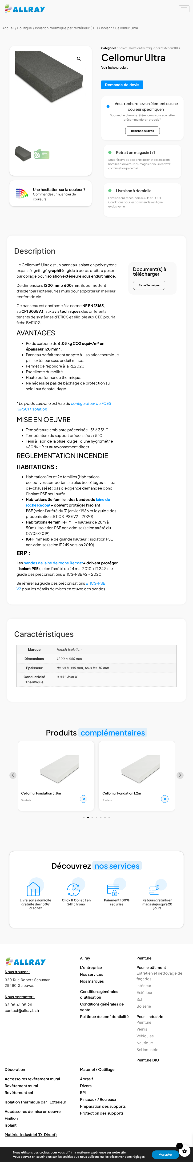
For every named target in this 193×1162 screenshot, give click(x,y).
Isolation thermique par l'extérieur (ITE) (154, 48)
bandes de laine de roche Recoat (53, 562)
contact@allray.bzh (22, 1010)
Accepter (165, 1154)
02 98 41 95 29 (18, 1004)
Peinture (144, 957)
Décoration (15, 1069)
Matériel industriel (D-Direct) (31, 1134)
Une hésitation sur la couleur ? (59, 189)
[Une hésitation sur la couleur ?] (22, 193)
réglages (139, 1157)
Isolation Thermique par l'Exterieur (35, 1101)
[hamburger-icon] (184, 8)
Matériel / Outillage (97, 1069)
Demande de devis (122, 84)
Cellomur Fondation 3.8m (41, 793)
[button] (79, 59)
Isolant (123, 48)
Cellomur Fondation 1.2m (121, 793)
